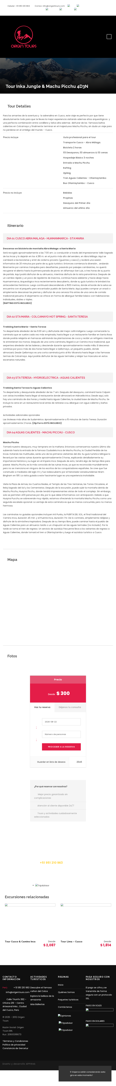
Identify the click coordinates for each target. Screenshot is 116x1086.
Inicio (60, 984)
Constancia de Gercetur (15, 1048)
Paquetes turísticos (68, 999)
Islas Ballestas (37, 1004)
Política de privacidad (14, 1044)
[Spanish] (82, 6)
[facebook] (100, 11)
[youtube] (106, 11)
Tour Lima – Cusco (71, 941)
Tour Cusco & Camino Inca (20, 941)
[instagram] (112, 11)
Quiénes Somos (66, 992)
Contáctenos (65, 1007)
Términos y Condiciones (15, 1041)
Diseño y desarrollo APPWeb (19, 1063)
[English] (72, 6)
